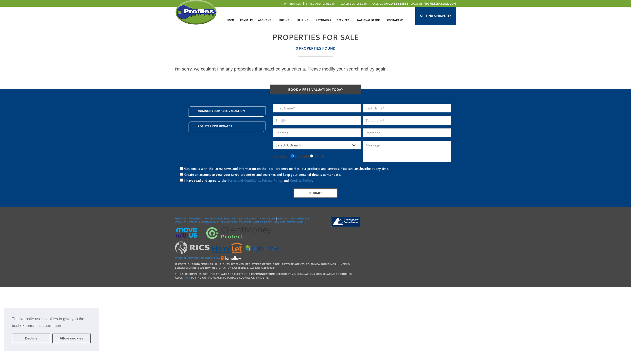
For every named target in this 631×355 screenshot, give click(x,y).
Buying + (285, 20)
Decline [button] (31, 338)
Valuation (281, 156)
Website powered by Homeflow (197, 258)
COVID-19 (246, 20)
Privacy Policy (272, 180)
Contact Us (395, 20)
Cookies (181, 222)
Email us (433, 3)
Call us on (390, 3)
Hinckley (230, 218)
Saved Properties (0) (320, 3)
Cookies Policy (301, 180)
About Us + (266, 20)
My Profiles (292, 3)
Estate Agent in (250, 218)
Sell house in (288, 218)
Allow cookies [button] (71, 338)
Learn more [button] (52, 325)
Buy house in (214, 218)
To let (318, 156)
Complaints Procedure (261, 222)
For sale (301, 156)
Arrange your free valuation (221, 111)
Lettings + (323, 20)
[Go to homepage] (196, 12)
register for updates (214, 126)
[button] (435, 16)
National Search (369, 20)
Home (230, 20)
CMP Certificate (291, 222)
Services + (344, 20)
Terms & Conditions (203, 222)
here (186, 277)
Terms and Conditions (244, 180)
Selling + (304, 20)
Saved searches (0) (354, 3)
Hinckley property (188, 218)
